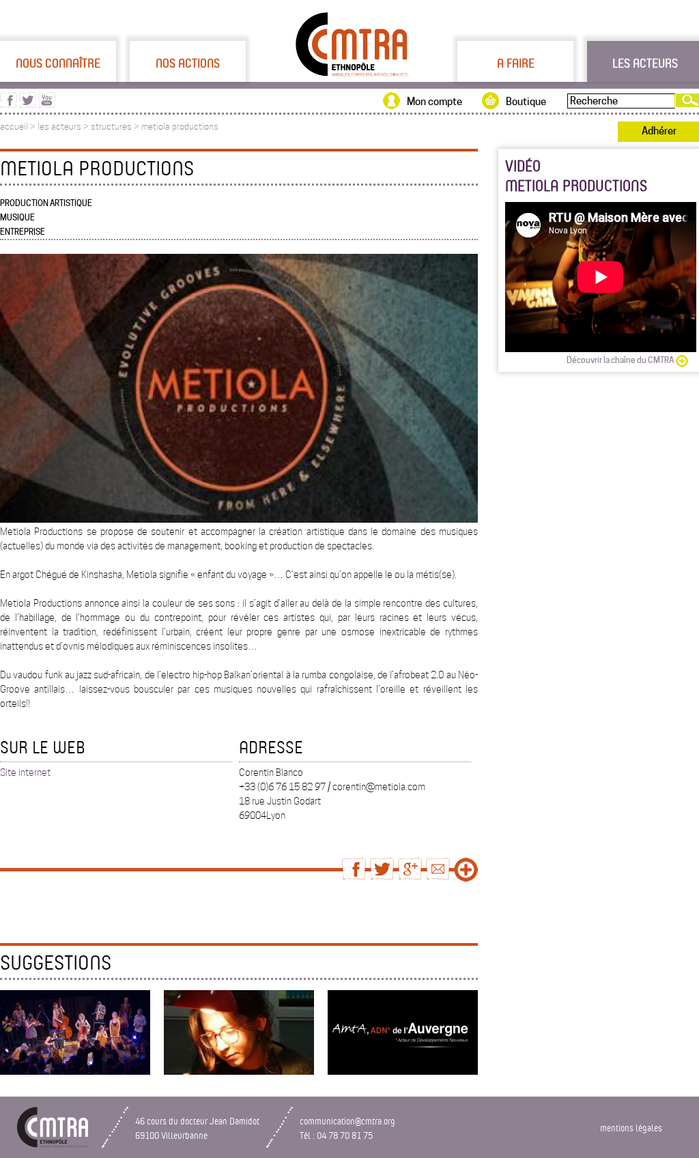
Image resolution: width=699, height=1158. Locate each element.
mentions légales (631, 1127)
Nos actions (188, 63)
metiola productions (179, 126)
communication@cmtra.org (347, 1120)
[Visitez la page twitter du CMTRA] (27, 104)
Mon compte (434, 102)
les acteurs (59, 126)
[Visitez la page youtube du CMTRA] (46, 104)
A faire (515, 63)
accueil (14, 126)
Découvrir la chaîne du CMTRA (620, 360)
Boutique (526, 102)
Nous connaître (58, 63)
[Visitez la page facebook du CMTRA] (8, 104)
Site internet (25, 772)
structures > (116, 126)
